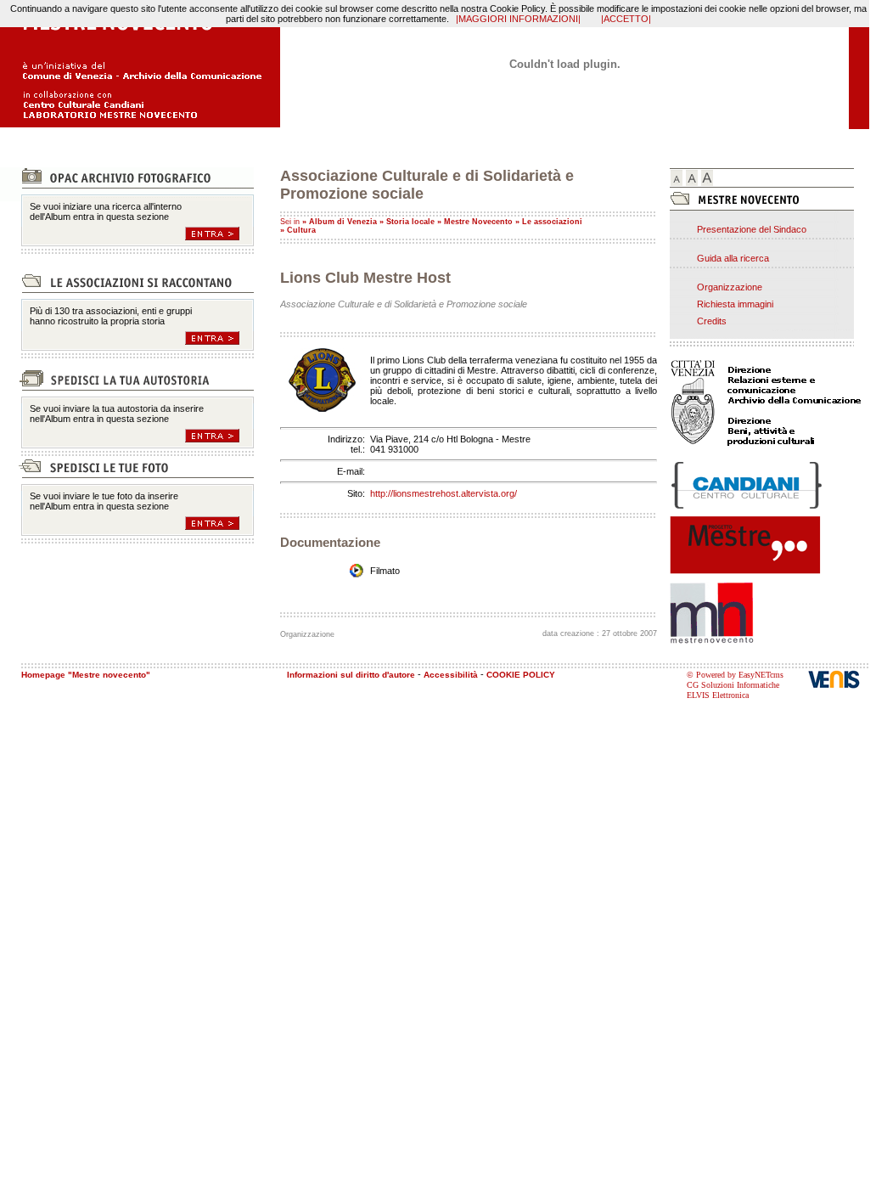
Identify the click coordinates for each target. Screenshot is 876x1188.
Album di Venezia (343, 221)
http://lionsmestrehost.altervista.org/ (443, 493)
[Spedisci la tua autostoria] (219, 435)
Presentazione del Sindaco (751, 229)
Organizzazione (729, 287)
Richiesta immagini (735, 304)
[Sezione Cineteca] (219, 338)
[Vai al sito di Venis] (838, 679)
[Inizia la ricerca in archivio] (219, 233)
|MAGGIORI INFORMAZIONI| (518, 19)
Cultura (301, 230)
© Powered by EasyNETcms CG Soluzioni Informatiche (735, 680)
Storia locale (410, 221)
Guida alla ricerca (733, 258)
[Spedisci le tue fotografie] (219, 523)
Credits (712, 321)
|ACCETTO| (626, 19)
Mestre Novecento (478, 221)
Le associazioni (552, 221)
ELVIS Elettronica (718, 695)
